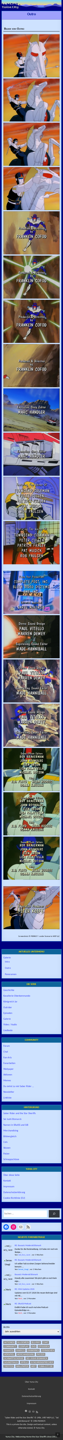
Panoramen (10, 974)
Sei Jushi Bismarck (12, 1119)
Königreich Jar (10, 1002)
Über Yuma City (31, 1382)
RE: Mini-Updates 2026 (24, 1289)
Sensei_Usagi (23, 1269)
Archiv (6, 1327)
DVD (33, 1346)
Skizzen (6, 1148)
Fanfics (20, 1350)
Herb (20, 1299)
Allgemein (23, 1342)
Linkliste (7, 1098)
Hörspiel (9, 1354)
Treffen (8, 1366)
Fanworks (33, 1350)
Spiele (24, 1362)
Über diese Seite (11, 1175)
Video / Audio (10, 1024)
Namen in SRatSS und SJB (15, 1125)
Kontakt (7, 1181)
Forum (6, 1046)
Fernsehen (48, 1350)
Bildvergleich (9, 1136)
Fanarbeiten (9, 1063)
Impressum (8, 1186)
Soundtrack (11, 1362)
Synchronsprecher (42, 1362)
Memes (7, 1080)
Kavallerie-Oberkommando (16, 996)
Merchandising (10, 1131)
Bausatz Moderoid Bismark (26, 1274)
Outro (31, 14)
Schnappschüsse (11, 1159)
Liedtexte (8, 1030)
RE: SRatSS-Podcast (23, 1304)
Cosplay (24, 1346)
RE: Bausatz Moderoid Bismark (28, 1245)
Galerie (7, 958)
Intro (7, 962)
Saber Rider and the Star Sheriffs (19, 1113)
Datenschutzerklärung (14, 1192)
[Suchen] (54, 1214)
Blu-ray (36, 1342)
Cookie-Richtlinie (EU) (14, 1198)
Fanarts (8, 1350)
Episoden (7, 1013)
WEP (33, 1366)
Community (10, 1346)
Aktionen (7, 1075)
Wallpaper (8, 1069)
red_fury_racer (24, 1255)
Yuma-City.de (46, 1366)
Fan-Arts (7, 1057)
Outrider (7, 1007)
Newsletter (8, 1092)
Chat (5, 1052)
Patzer (6, 1154)
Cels (5, 1142)
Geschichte (8, 990)
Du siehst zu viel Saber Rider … (18, 1086)
